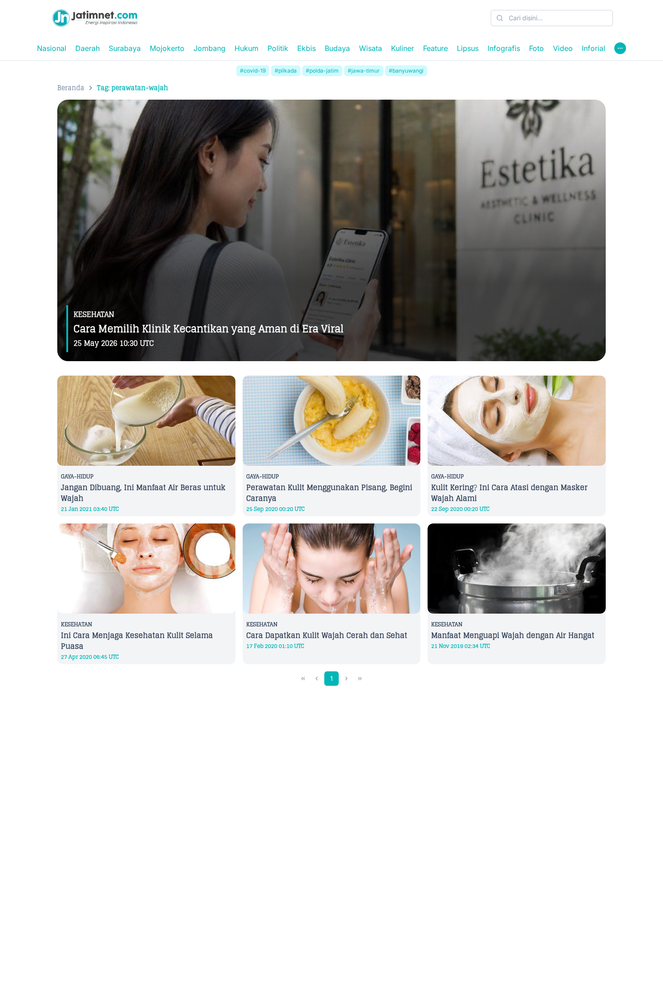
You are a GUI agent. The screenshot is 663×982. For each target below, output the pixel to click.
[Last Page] (360, 678)
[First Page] (303, 678)
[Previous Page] (316, 678)
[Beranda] (94, 18)
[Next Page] (346, 678)
